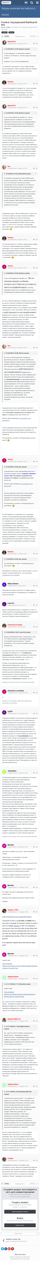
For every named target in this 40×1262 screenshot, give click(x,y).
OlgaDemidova (24, 1026)
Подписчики (18, 1233)
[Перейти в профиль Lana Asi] (4, 604)
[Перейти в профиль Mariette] (4, 846)
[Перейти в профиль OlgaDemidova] (4, 978)
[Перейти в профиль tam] (4, 167)
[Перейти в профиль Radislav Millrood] (4, 1020)
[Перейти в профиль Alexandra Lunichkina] (4, 692)
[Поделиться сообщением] (36, 43)
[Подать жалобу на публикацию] (34, 43)
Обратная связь (20, 1254)
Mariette (11, 845)
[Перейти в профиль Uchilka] (4, 1159)
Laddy (8, 27)
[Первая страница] (2, 36)
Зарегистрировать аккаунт (20, 1211)
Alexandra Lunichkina (16, 691)
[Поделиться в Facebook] (5, 1248)
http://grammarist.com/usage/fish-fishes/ (17, 917)
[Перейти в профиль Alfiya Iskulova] (4, 584)
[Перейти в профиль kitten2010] (4, 42)
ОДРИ (10, 711)
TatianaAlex (12, 771)
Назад (7, 36)
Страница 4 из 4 (20, 36)
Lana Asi (11, 603)
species (16, 926)
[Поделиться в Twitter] (2, 1248)
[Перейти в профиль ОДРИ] (4, 712)
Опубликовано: (17, 43)
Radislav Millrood (25, 1091)
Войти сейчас (20, 1225)
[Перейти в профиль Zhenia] (4, 267)
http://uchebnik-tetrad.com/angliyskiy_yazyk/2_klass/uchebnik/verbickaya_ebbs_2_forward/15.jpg (20, 966)
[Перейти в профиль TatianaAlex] (4, 772)
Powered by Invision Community (20, 1259)
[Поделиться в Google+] (9, 1248)
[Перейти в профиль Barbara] (4, 83)
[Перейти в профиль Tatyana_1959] (4, 911)
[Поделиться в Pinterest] (12, 1248)
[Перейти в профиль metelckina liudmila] (4, 626)
